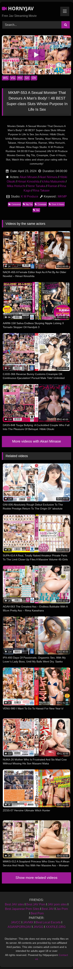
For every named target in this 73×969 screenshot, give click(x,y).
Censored (16, 204)
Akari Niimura (48, 177)
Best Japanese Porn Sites (22, 908)
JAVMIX (28, 922)
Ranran (52, 186)
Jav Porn (62, 908)
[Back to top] (61, 958)
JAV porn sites (57, 904)
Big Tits (29, 204)
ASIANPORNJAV (19, 926)
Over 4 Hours (58, 204)
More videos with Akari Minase (36, 441)
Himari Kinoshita (28, 181)
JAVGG (38, 926)
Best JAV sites (14, 904)
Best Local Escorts (48, 922)
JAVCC (16, 922)
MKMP (62, 196)
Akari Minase (28, 177)
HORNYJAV (20, 8)
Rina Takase (41, 190)
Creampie (42, 204)
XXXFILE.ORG (55, 926)
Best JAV (48, 908)
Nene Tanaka (36, 186)
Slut (37, 210)
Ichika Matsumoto (53, 181)
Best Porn (37, 913)
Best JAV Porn (35, 904)
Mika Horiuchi (16, 186)
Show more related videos (36, 878)
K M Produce (29, 196)
